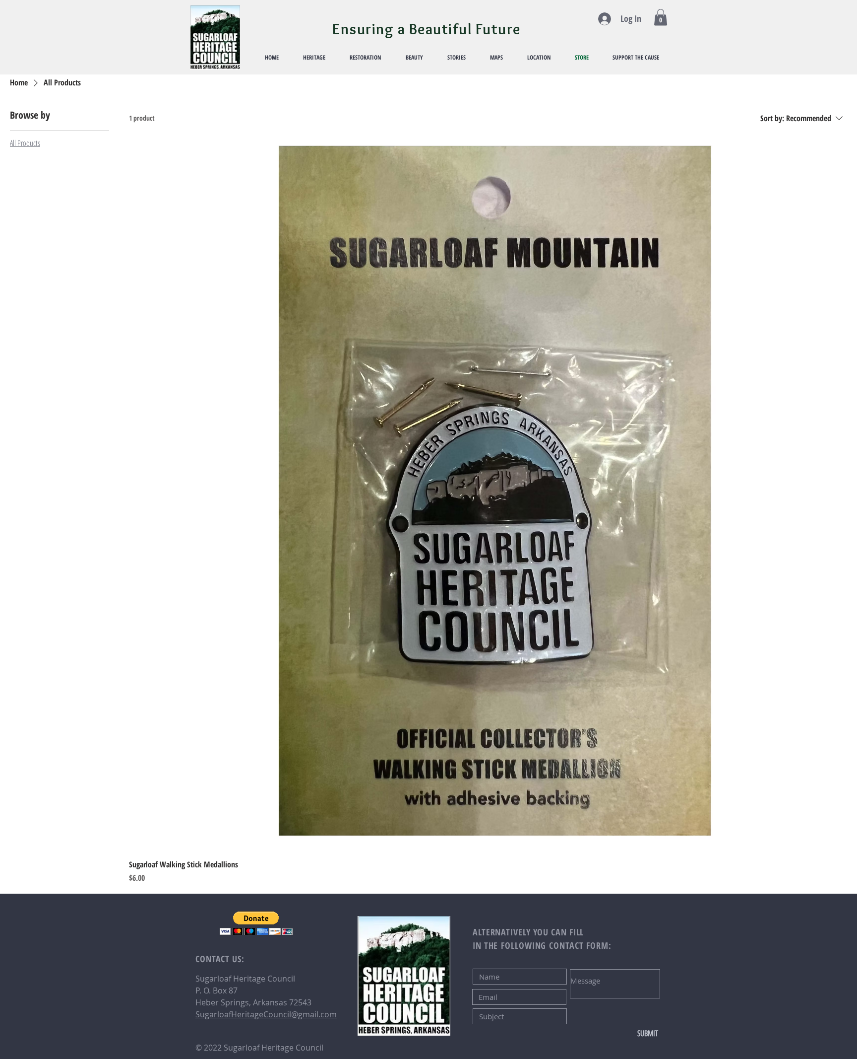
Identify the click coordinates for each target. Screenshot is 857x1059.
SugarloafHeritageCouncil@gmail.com (266, 1014)
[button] (661, 17)
